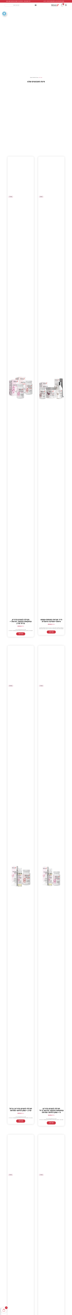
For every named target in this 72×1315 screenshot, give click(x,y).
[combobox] (12, 5)
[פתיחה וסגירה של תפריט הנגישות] (4, 13)
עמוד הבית (40, 77)
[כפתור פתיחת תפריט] (36, 5)
